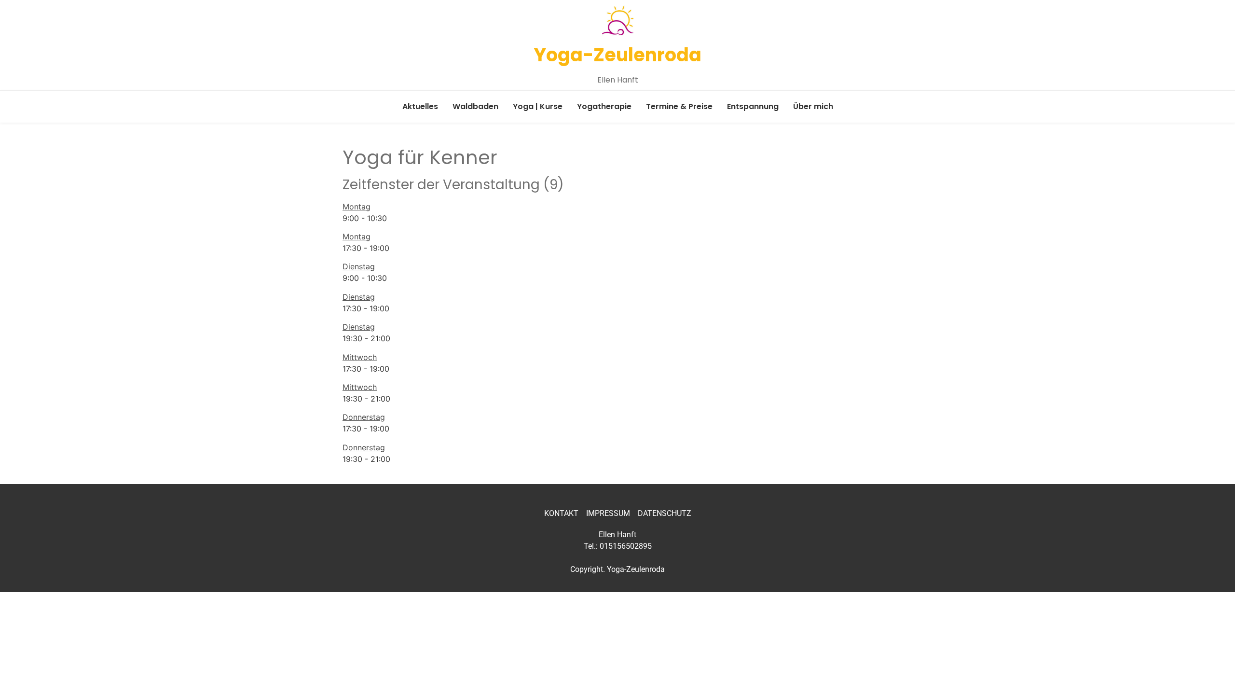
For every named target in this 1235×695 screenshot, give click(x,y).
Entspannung (753, 106)
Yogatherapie (604, 106)
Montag (356, 206)
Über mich (813, 106)
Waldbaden (475, 106)
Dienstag (359, 266)
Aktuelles (420, 106)
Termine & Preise (679, 106)
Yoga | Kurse (538, 106)
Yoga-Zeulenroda (617, 55)
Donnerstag (364, 417)
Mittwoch (360, 357)
